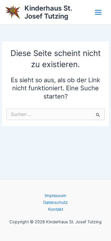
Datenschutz (55, 202)
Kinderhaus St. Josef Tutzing (48, 12)
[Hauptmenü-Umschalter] (98, 12)
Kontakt (55, 209)
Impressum (55, 195)
